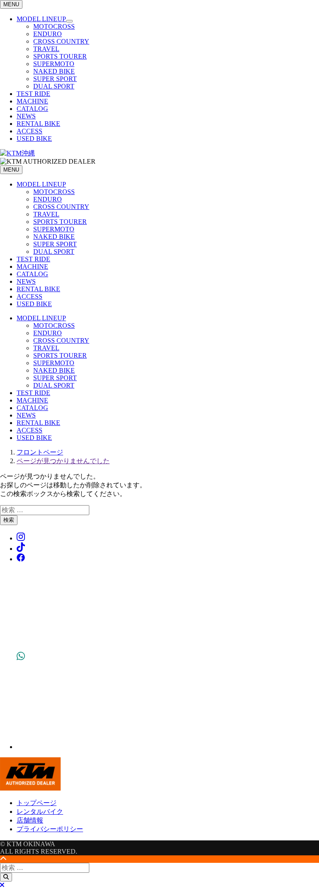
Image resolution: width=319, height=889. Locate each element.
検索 (8, 520)
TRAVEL (46, 48)
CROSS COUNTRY (61, 41)
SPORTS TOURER (60, 56)
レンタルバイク (40, 811)
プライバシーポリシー (50, 829)
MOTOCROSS (54, 26)
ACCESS (29, 131)
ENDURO (47, 33)
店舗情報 (30, 820)
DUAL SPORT (53, 86)
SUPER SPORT (55, 78)
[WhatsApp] (21, 746)
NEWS (26, 116)
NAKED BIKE (54, 71)
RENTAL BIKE (38, 123)
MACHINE (32, 101)
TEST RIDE (33, 93)
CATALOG (32, 108)
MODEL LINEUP (41, 18)
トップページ (36, 802)
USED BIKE (34, 138)
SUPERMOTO (53, 63)
